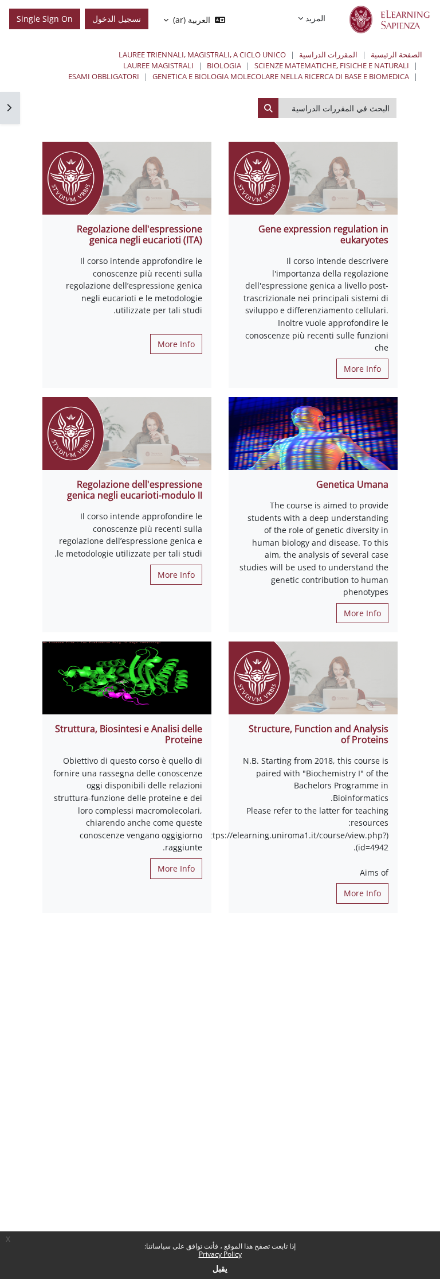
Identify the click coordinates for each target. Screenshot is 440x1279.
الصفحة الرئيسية (396, 54)
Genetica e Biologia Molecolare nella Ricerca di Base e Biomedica (280, 76)
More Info (362, 368)
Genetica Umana (352, 484)
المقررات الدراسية (328, 54)
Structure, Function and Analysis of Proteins (318, 734)
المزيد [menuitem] (315, 18)
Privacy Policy (220, 1254)
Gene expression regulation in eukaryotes (323, 234)
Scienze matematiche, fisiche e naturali (331, 65)
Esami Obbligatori (103, 76)
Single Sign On (45, 18)
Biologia (224, 65)
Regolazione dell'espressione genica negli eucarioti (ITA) (139, 234)
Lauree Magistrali (158, 65)
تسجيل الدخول (116, 18)
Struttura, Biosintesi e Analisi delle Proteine (128, 734)
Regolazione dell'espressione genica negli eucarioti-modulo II (134, 490)
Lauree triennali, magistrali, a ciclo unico (202, 54)
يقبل (220, 1268)
